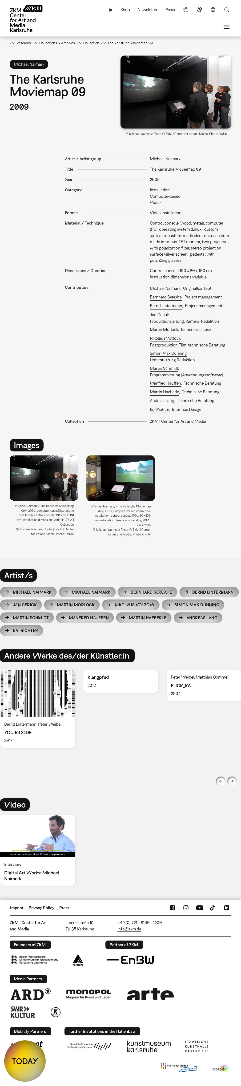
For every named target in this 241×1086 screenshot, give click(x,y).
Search (226, 9)
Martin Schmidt (164, 368)
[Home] (31, 18)
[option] (43, 497)
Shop (125, 9)
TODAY (25, 1061)
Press (170, 9)
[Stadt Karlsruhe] (78, 960)
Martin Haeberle (164, 391)
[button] (175, 92)
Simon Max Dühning (168, 353)
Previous (220, 781)
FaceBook (172, 907)
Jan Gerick (159, 314)
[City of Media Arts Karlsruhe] (221, 1068)
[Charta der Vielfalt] (178, 1068)
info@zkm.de (129, 928)
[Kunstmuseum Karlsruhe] (149, 1046)
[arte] (150, 994)
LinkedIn (226, 907)
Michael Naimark (165, 288)
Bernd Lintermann (166, 305)
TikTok (213, 907)
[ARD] (31, 994)
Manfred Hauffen (165, 383)
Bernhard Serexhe (166, 296)
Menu (226, 26)
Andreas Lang (162, 400)
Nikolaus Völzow (165, 338)
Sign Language (199, 9)
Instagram (186, 907)
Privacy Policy (41, 907)
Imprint (17, 907)
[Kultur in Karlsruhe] (55, 1012)
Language (213, 9)
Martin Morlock (164, 329)
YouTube (199, 907)
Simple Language (186, 9)
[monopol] (88, 994)
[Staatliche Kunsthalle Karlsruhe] (196, 1046)
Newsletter (147, 9)
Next (232, 781)
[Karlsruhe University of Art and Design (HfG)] (88, 1046)
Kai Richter (159, 409)
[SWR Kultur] (23, 1012)
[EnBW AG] (130, 960)
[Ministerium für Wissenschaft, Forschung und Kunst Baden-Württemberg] (34, 959)
